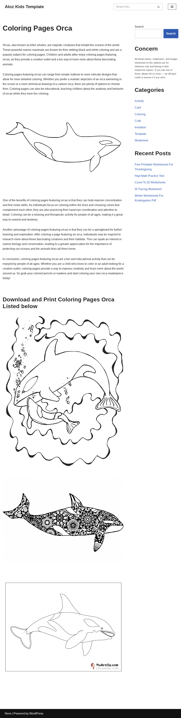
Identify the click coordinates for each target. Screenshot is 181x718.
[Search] (159, 6)
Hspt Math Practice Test (149, 175)
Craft (138, 120)
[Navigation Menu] (172, 7)
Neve (8, 713)
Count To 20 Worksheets (150, 182)
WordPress (36, 713)
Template (140, 133)
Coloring (140, 114)
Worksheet (141, 140)
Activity (139, 100)
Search (139, 26)
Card (138, 107)
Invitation (140, 127)
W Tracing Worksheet (148, 189)
